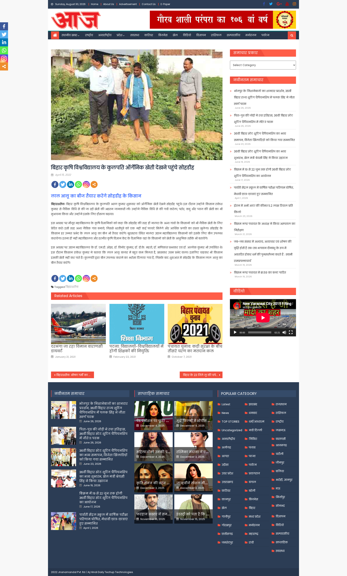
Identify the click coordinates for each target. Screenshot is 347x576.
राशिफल (216, 35)
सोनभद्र (280, 506)
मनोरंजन (250, 35)
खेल (175, 35)
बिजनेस (162, 35)
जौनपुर (280, 463)
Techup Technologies (119, 572)
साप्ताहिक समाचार (153, 393)
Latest (226, 404)
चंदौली (279, 454)
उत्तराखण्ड (227, 482)
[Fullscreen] (291, 332)
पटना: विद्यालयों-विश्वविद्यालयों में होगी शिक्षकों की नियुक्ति (136, 348)
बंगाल (252, 482)
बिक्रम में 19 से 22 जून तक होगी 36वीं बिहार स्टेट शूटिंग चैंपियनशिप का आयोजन (262, 172)
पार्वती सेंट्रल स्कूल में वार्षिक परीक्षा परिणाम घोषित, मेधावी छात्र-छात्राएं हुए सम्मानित (264, 191)
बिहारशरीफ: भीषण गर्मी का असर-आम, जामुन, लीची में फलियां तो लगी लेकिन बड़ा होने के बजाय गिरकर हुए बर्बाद (75, 375)
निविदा (253, 439)
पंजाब (252, 447)
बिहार (252, 508)
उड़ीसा (225, 465)
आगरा (225, 456)
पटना (252, 456)
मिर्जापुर (280, 497)
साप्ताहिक (282, 542)
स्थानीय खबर (69, 35)
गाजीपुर (226, 517)
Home (94, 4)
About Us (108, 4)
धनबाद (253, 413)
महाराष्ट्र (253, 534)
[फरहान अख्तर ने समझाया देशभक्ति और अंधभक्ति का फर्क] (153, 507)
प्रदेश (119, 35)
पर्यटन (265, 35)
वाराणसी (281, 439)
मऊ (278, 488)
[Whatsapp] (78, 184)
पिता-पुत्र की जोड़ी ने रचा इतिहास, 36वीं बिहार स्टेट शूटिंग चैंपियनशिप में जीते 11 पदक (263, 118)
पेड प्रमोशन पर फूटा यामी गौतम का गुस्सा (166, 421)
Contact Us (149, 4)
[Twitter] (62, 184)
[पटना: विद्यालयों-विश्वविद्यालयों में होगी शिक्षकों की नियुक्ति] (136, 324)
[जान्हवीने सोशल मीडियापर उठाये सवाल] (193, 477)
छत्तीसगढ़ (227, 534)
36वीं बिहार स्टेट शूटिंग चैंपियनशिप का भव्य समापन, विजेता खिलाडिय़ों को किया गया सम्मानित (264, 137)
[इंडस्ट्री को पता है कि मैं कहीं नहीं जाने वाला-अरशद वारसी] (193, 506)
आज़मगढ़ (281, 445)
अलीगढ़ (226, 447)
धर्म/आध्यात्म (256, 422)
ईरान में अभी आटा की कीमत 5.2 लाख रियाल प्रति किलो (263, 209)
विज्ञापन (201, 35)
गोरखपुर (227, 525)
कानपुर (226, 499)
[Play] (235, 332)
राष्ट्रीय (89, 35)
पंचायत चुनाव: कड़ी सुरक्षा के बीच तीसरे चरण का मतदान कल (195, 348)
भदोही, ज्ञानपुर (284, 480)
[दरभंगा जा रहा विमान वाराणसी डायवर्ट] (78, 324)
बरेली (252, 491)
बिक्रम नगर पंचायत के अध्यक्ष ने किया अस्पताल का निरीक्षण (264, 227)
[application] (263, 317)
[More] (94, 184)
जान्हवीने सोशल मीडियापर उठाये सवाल (205, 483)
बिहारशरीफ (72, 287)
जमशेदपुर (227, 542)
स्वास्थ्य (134, 35)
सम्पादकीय (233, 35)
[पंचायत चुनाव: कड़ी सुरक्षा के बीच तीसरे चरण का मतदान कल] (195, 324)
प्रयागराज (254, 473)
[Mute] (284, 332)
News (225, 413)
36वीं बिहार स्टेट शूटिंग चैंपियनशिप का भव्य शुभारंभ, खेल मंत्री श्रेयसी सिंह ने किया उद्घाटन (261, 154)
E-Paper (165, 4)
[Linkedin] (70, 184)
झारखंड (253, 404)
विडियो (187, 35)
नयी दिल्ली (255, 430)
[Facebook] (54, 184)
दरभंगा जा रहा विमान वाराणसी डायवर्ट (77, 348)
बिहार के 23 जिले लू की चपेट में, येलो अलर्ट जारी (203, 375)
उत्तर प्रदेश (227, 473)
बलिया (280, 471)
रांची (251, 542)
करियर (148, 35)
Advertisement (128, 4)
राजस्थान (281, 404)
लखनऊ (281, 430)
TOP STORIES (230, 422)
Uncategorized (232, 430)
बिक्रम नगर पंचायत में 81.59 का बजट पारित (260, 273)
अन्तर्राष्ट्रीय (104, 35)
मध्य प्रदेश (254, 517)
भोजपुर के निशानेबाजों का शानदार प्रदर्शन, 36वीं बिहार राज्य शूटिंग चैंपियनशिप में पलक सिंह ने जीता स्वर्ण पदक (264, 97)
